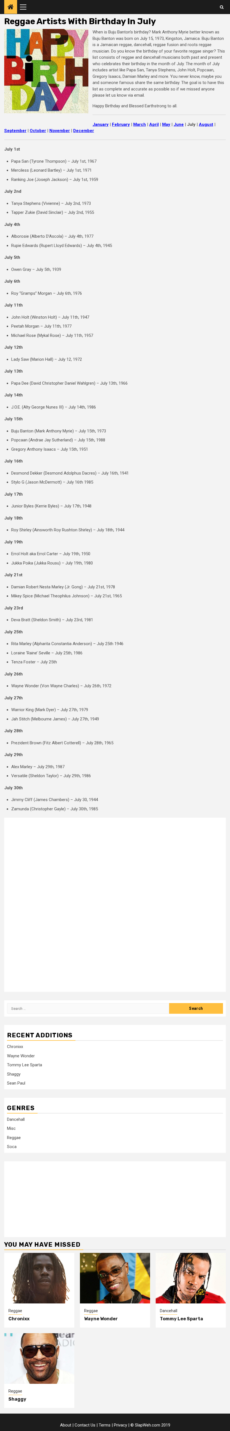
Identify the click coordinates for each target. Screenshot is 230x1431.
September (15, 130)
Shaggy (13, 1074)
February (121, 124)
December (83, 130)
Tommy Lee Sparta (24, 1064)
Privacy (120, 1425)
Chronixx (15, 1046)
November (59, 130)
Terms (105, 1425)
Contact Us (85, 1425)
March (139, 124)
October (38, 130)
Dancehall (16, 1119)
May (166, 124)
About (65, 1425)
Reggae (14, 1137)
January (101, 124)
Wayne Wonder (21, 1055)
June (179, 124)
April (154, 124)
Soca (12, 1146)
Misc (11, 1128)
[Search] (221, 7)
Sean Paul (16, 1083)
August (206, 124)
